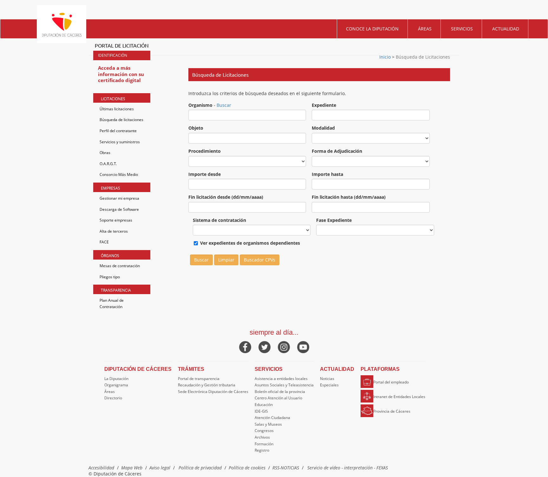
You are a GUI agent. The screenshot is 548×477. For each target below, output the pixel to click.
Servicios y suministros (120, 142)
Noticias (327, 378)
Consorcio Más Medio (119, 174)
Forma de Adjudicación (337, 151)
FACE (104, 242)
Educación (264, 404)
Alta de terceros (114, 231)
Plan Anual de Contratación (112, 303)
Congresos (264, 430)
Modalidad (323, 128)
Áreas (425, 29)
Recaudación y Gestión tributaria (206, 385)
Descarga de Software (119, 209)
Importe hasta (327, 174)
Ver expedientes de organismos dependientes (250, 243)
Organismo (200, 105)
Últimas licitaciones (117, 109)
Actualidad (505, 29)
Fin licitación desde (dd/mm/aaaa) (225, 197)
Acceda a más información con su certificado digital (121, 74)
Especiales (329, 385)
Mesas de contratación (120, 265)
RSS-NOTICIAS (285, 468)
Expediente (324, 105)
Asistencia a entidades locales (281, 378)
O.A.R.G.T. (108, 163)
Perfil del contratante (118, 130)
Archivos (262, 437)
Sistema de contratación (219, 220)
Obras (105, 152)
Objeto (195, 128)
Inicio (385, 57)
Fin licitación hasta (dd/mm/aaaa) (349, 197)
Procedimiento (204, 151)
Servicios (462, 29)
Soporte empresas (116, 220)
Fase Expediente (334, 220)
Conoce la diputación (372, 29)
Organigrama (116, 385)
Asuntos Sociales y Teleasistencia (284, 385)
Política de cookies (247, 468)
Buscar (224, 105)
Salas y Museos (268, 424)
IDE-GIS (261, 411)
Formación (264, 444)
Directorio (113, 398)
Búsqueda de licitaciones (121, 119)
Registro (262, 450)
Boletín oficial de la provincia (280, 391)
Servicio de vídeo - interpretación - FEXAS (347, 468)
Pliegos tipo (110, 277)
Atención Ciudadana (272, 417)
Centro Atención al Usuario (278, 398)
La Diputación (116, 378)
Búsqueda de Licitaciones (422, 57)
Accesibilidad (101, 468)
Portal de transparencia (198, 378)
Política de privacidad (200, 468)
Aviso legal (159, 468)
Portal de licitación (122, 45)
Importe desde (204, 174)
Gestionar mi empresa (119, 198)
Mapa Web (131, 468)
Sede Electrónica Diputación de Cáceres (213, 391)
